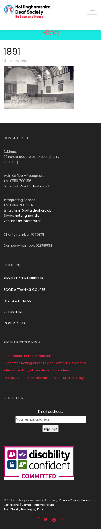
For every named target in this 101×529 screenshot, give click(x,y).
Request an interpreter (22, 221)
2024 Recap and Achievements (28, 356)
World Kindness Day (68, 378)
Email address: (50, 411)
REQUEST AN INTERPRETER (23, 278)
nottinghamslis (27, 215)
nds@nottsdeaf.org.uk (32, 186)
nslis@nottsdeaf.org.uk (32, 210)
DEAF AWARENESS (17, 300)
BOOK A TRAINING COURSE (24, 289)
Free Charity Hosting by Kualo (24, 509)
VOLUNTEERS (13, 311)
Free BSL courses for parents (25, 378)
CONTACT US (14, 323)
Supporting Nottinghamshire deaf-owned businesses (44, 363)
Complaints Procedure (38, 505)
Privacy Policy (69, 500)
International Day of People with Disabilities (36, 370)
